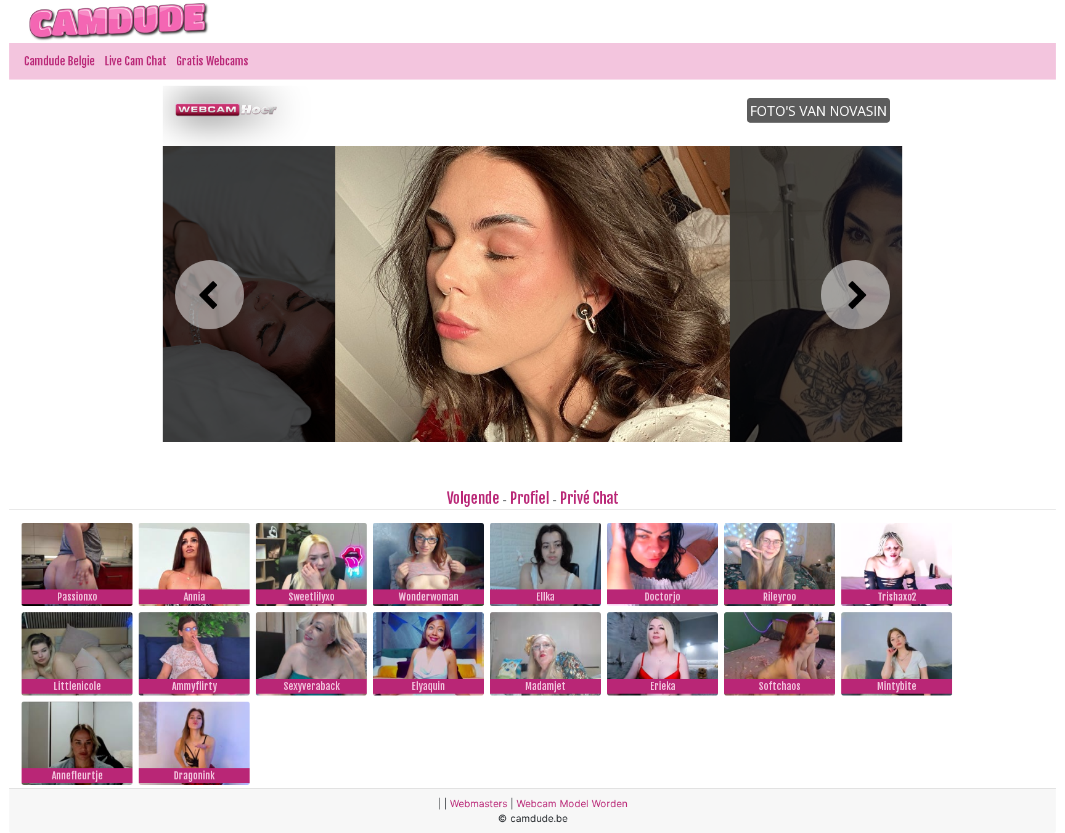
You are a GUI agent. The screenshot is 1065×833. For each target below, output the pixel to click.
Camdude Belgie (59, 61)
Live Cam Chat (135, 61)
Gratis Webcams (212, 61)
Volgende (473, 498)
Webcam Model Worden (571, 803)
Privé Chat (589, 498)
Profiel (529, 498)
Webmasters (478, 803)
